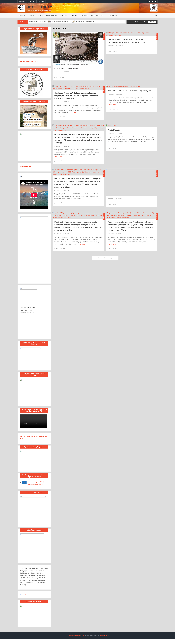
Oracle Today (39, 7)
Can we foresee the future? (66, 68)
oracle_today (57, 72)
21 (104, 258)
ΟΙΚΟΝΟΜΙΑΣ (74, 15)
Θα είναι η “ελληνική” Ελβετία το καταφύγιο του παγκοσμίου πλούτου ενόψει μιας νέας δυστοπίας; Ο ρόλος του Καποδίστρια (77, 95)
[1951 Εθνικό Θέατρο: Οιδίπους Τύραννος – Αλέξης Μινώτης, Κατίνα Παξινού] (34, 304)
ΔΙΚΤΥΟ (103, 15)
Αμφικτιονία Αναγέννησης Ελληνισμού (34, 21)
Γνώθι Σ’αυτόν (114, 130)
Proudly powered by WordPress (75, 635)
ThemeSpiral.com (104, 635)
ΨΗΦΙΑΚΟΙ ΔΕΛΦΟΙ (26, 166)
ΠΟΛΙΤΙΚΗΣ (31, 15)
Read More (73, 112)
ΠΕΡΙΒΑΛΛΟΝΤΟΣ (51, 15)
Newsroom (41, 1)
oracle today (23, 328)
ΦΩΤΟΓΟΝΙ (22, 15)
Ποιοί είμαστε (22, 1)
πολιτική (62, 117)
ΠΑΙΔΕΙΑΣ (41, 15)
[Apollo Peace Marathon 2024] (49, 21)
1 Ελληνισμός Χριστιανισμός (85, 21)
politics (62, 77)
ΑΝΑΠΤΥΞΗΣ (95, 15)
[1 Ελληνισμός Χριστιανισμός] (74, 21)
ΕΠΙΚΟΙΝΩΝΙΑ (32, 1)
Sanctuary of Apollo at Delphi (29, 61)
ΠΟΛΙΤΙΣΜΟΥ (64, 15)
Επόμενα (111, 258)
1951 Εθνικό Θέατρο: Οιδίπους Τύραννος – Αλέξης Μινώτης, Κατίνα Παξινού (34, 325)
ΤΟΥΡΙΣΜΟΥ (84, 15)
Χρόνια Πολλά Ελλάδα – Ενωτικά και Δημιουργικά (129, 91)
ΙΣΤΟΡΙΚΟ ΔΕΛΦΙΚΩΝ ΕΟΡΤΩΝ (27, 321)
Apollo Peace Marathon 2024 (61, 21)
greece (56, 77)
